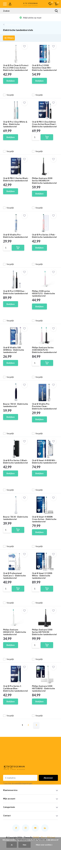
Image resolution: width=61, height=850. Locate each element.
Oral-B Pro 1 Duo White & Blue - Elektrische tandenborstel (15, 124)
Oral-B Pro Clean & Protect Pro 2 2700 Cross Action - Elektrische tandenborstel (15, 67)
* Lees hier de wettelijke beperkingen (17, 783)
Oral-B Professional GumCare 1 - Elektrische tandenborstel (14, 575)
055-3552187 (7, 753)
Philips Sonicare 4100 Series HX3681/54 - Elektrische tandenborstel (44, 180)
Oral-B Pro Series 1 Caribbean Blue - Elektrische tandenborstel (15, 688)
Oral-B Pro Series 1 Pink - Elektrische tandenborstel (44, 235)
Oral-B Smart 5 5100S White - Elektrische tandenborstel (42, 575)
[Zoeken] (56, 10)
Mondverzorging (12, 24)
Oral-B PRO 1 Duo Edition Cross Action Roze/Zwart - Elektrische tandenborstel (44, 124)
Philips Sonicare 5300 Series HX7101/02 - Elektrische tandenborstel (44, 632)
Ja (11, 845)
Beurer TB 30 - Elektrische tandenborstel (15, 518)
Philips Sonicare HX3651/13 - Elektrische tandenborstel (14, 632)
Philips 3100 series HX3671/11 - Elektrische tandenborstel (43, 293)
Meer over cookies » (44, 845)
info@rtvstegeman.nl (8, 757)
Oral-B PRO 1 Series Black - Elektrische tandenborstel (16, 179)
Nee (24, 845)
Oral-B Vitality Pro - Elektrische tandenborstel (15, 235)
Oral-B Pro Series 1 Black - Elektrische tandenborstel (15, 461)
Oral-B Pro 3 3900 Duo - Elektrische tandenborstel (15, 292)
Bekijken (11, 81)
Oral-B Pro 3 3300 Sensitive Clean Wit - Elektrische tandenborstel (44, 67)
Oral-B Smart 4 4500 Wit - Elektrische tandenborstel (44, 461)
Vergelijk (10, 95)
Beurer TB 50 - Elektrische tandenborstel (15, 405)
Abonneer (48, 778)
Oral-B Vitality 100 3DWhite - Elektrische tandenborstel (13, 349)
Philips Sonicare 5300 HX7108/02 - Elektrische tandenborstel (43, 688)
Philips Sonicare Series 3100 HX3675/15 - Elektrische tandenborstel (44, 349)
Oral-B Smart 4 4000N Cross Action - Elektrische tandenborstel (44, 519)
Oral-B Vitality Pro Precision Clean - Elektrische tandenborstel (44, 406)
